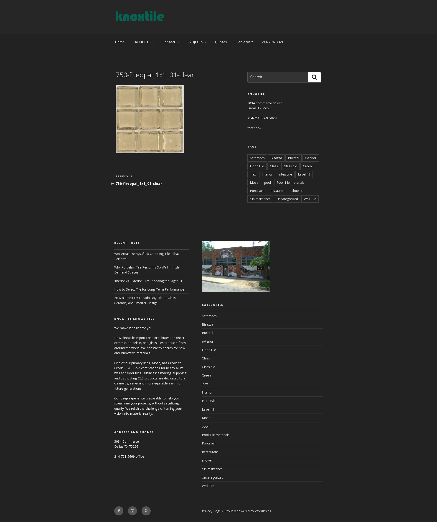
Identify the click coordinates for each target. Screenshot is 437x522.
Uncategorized (287, 199)
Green (307, 166)
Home (119, 42)
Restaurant (277, 190)
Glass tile (290, 166)
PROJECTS (195, 42)
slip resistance (260, 199)
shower (297, 190)
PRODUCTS (141, 42)
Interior (267, 174)
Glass (274, 166)
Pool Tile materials (290, 182)
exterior (310, 158)
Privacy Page (211, 511)
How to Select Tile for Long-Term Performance (149, 289)
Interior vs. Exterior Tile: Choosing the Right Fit (148, 281)
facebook (254, 128)
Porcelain (257, 190)
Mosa (254, 182)
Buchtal (293, 158)
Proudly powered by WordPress (248, 511)
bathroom (257, 158)
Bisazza (276, 158)
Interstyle (285, 174)
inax (253, 174)
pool (267, 182)
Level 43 (304, 174)
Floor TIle (257, 166)
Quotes (221, 42)
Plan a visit (244, 42)
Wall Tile (310, 199)
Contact (169, 42)
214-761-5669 (272, 42)
